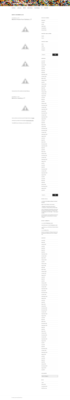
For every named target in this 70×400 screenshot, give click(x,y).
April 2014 (43, 122)
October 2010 (44, 350)
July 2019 (43, 82)
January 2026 (44, 64)
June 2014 (43, 120)
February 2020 (44, 80)
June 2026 (43, 240)
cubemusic (19, 7)
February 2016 (44, 103)
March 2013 (43, 321)
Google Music (44, 28)
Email (42, 44)
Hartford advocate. (30, 120)
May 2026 (43, 62)
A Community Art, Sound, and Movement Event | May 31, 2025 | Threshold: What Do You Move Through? (50, 216)
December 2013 (44, 128)
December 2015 (44, 105)
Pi (41, 7)
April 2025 (43, 68)
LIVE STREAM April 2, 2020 (48, 223)
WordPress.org (44, 388)
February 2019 (44, 84)
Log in (43, 382)
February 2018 (44, 91)
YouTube (43, 22)
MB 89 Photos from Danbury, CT (22, 19)
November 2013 (44, 130)
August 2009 (44, 188)
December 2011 (44, 155)
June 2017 (43, 97)
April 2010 (43, 182)
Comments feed (44, 386)
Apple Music (44, 26)
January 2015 (44, 111)
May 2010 (43, 180)
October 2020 (44, 76)
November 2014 (44, 113)
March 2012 (43, 151)
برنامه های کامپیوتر (44, 227)
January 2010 (44, 184)
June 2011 (43, 165)
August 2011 (44, 161)
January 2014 (44, 126)
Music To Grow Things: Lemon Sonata (48, 204)
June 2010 (43, 178)
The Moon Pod (46, 230)
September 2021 (44, 74)
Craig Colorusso (22, 3)
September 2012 (44, 145)
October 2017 (44, 93)
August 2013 (44, 136)
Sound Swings (37, 7)
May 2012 (43, 147)
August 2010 (44, 174)
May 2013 (43, 140)
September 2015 (44, 109)
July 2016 (43, 101)
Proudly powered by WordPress (17, 397)
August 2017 (44, 95)
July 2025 (43, 66)
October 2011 (44, 157)
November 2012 (44, 323)
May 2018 (43, 267)
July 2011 (43, 163)
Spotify (43, 24)
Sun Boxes (13, 7)
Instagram (43, 49)
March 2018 (44, 269)
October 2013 (44, 132)
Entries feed (44, 384)
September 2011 (44, 159)
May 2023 (43, 70)
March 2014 (44, 124)
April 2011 (43, 167)
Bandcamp (43, 20)
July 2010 (43, 176)
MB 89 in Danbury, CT (18, 98)
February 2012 (44, 153)
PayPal (43, 36)
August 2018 (44, 86)
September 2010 (44, 172)
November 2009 (44, 186)
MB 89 (24, 7)
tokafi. (33, 118)
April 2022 (43, 72)
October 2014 (44, 294)
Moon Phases (30, 7)
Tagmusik (46, 7)
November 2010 (44, 169)
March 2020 (44, 78)
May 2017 (43, 99)
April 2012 (43, 149)
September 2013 (44, 134)
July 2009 (43, 190)
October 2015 (44, 107)
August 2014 (44, 118)
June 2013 (43, 138)
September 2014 (44, 296)
